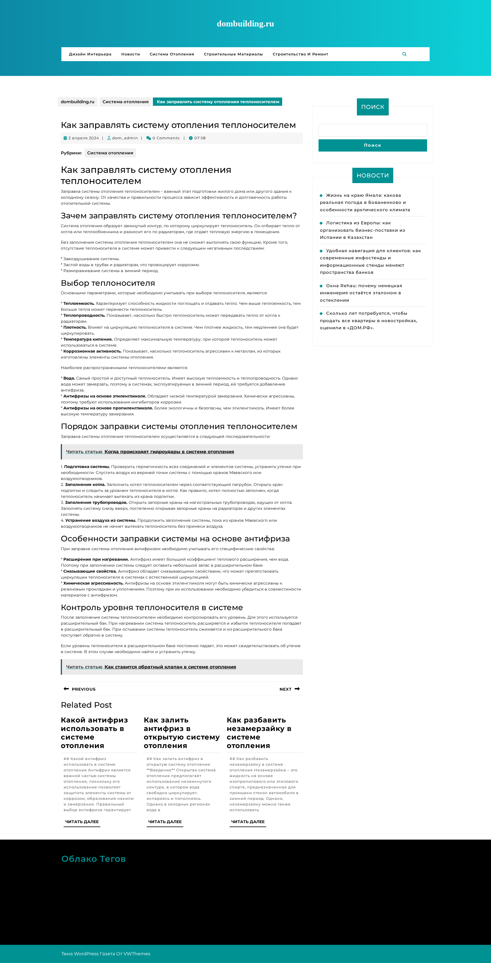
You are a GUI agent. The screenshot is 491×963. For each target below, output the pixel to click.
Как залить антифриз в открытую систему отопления (182, 733)
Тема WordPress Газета (88, 953)
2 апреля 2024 (83, 138)
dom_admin (125, 138)
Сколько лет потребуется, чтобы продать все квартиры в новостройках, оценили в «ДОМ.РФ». (368, 320)
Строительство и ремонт (300, 54)
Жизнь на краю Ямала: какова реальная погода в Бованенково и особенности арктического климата (365, 202)
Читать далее (82, 823)
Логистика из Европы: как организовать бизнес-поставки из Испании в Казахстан (362, 230)
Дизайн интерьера (90, 54)
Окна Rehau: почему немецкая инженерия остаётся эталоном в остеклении (361, 293)
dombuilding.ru (245, 23)
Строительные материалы (233, 54)
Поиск (372, 106)
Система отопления (172, 54)
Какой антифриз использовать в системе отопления (94, 733)
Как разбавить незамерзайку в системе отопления (259, 733)
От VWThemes (133, 953)
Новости (130, 54)
